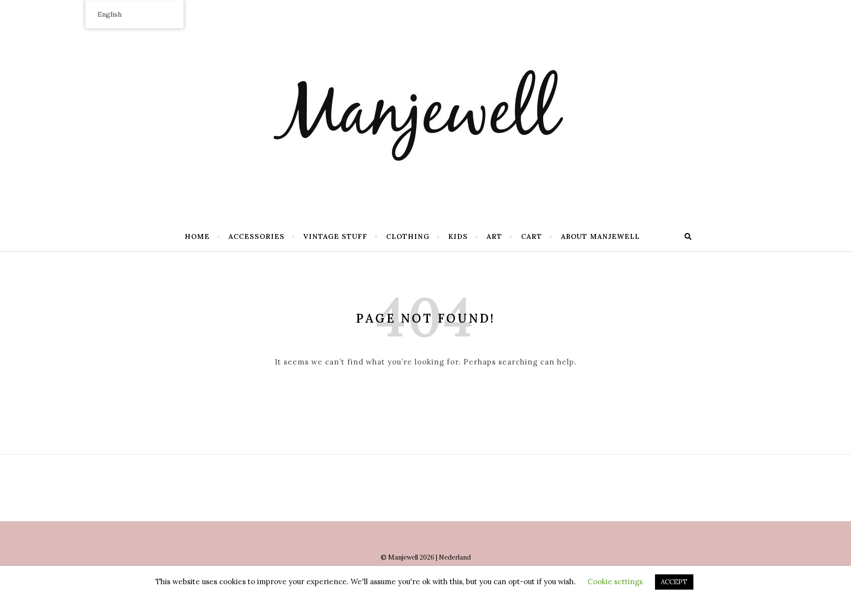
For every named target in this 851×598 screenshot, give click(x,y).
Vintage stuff (335, 236)
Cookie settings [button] (615, 581)
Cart (531, 236)
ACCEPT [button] (674, 582)
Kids (458, 236)
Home (197, 236)
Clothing (407, 236)
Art (494, 236)
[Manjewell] (425, 108)
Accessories (257, 236)
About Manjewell (600, 236)
